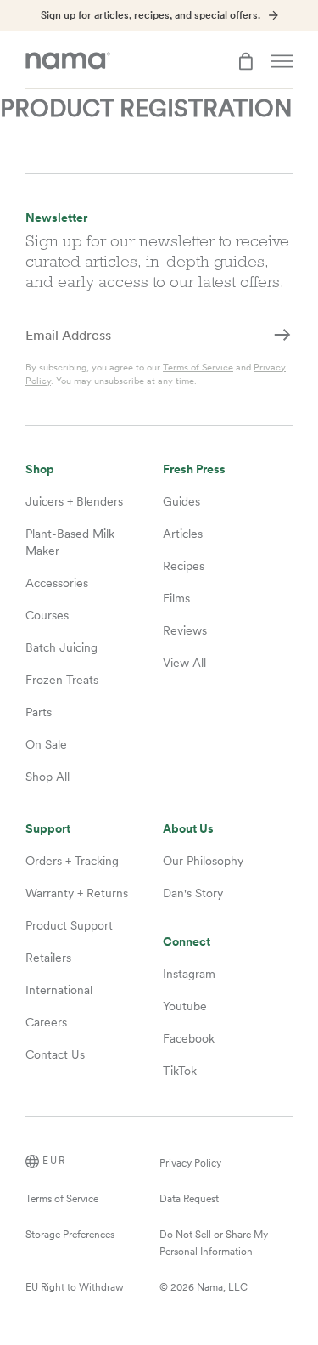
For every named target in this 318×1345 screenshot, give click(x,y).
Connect (186, 941)
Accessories (56, 583)
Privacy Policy (190, 1163)
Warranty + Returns (76, 893)
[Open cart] (246, 61)
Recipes (183, 566)
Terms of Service (198, 367)
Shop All (47, 776)
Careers (46, 1022)
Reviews (185, 630)
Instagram (189, 973)
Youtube (185, 1006)
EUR (54, 1161)
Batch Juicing (61, 647)
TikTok (180, 1070)
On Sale (46, 744)
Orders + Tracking (72, 860)
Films (176, 598)
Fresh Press (194, 469)
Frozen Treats (61, 680)
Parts (38, 712)
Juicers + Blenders (74, 501)
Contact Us (55, 1054)
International (58, 990)
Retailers (48, 957)
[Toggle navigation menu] (282, 61)
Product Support (69, 925)
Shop (39, 469)
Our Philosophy (203, 860)
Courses (47, 615)
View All (184, 663)
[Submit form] (282, 336)
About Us (188, 828)
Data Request (189, 1199)
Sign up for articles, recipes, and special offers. (150, 15)
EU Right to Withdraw (74, 1287)
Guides (181, 501)
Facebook (189, 1038)
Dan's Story (193, 893)
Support (47, 828)
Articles (183, 533)
